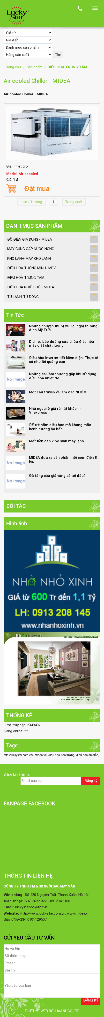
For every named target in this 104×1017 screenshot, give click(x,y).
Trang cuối (74, 202)
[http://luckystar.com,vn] (17, 15)
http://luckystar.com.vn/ (18, 755)
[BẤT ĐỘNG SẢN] (52, 668)
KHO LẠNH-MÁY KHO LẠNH (29, 258)
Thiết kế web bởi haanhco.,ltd (52, 1011)
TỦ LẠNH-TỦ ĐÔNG (23, 297)
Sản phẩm (35, 67)
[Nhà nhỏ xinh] (52, 581)
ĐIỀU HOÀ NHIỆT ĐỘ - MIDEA (30, 287)
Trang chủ (13, 67)
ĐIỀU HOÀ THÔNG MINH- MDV (31, 268)
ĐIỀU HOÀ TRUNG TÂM (67, 67)
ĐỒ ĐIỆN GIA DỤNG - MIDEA (29, 239)
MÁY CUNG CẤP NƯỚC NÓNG (30, 249)
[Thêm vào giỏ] (52, 188)
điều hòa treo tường (61, 755)
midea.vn (41, 755)
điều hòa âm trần (87, 755)
